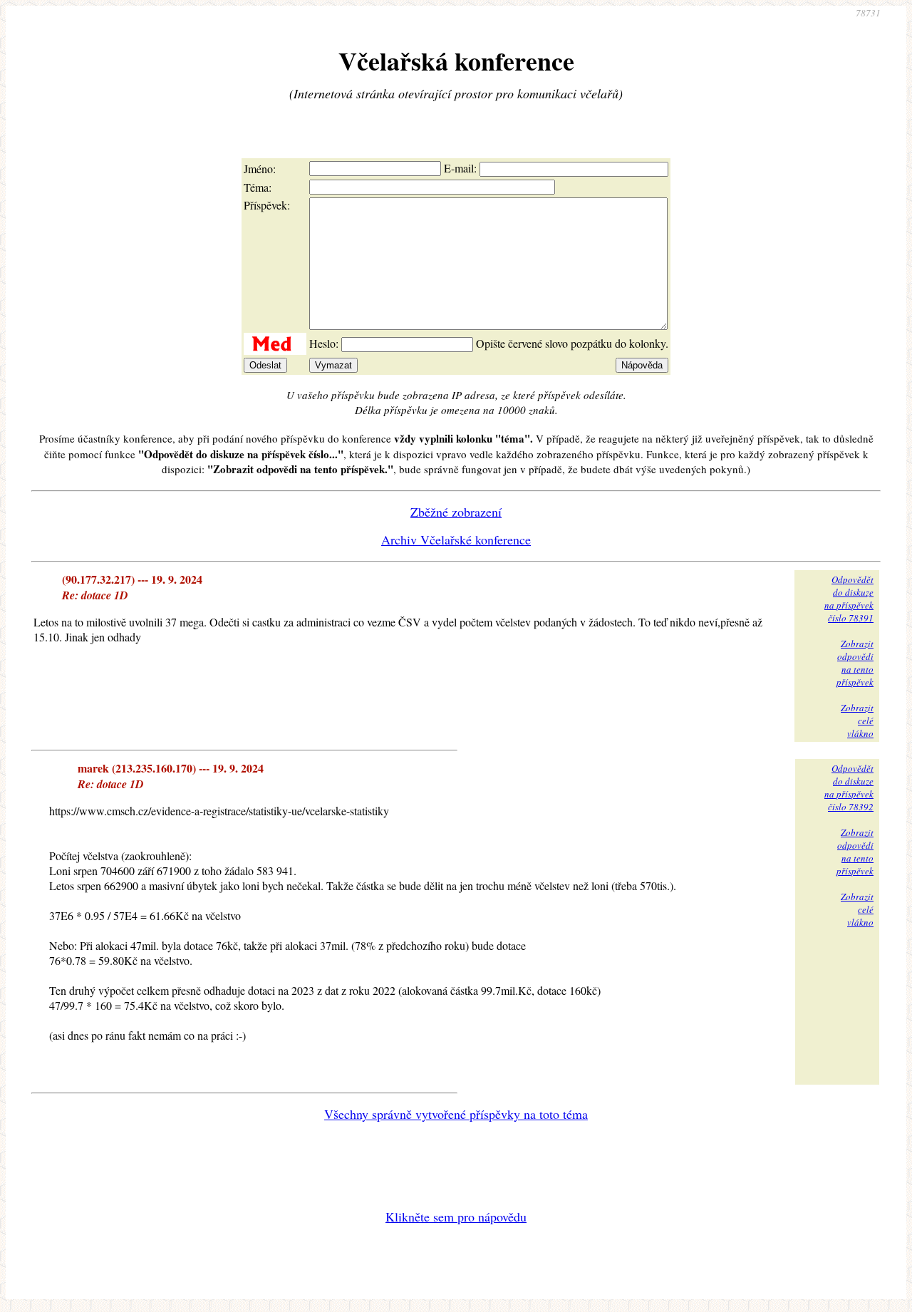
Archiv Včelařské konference (456, 539)
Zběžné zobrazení (456, 511)
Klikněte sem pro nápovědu (456, 1216)
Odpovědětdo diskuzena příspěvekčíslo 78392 (849, 787)
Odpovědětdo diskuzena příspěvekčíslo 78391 (849, 598)
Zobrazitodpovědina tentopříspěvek (855, 662)
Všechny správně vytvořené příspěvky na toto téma (456, 1113)
